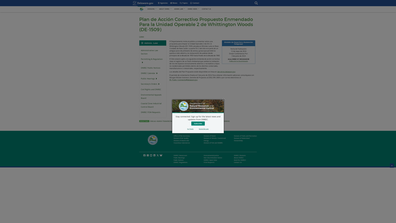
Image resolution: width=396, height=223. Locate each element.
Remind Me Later (204, 129)
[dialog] (198, 116)
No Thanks (190, 129)
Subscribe (198, 123)
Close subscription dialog (223, 99)
